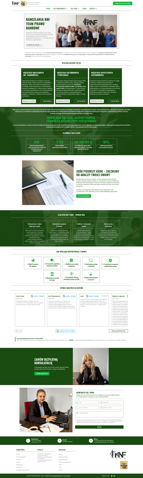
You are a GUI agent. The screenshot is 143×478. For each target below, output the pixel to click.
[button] (60, 8)
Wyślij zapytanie (42, 373)
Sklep (60, 454)
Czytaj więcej (47, 101)
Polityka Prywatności (65, 462)
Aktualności (19, 465)
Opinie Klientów (63, 459)
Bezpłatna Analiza (29, 101)
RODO (60, 465)
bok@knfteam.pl (67, 441)
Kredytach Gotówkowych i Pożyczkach (44, 457)
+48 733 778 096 (36, 440)
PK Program (66, 476)
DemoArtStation (57, 476)
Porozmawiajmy (83, 196)
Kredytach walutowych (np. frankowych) (44, 454)
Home (48, 8)
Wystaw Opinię (63, 457)
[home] (15, 3)
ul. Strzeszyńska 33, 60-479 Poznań (104, 442)
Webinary (19, 467)
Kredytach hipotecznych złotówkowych (44, 461)
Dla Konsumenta (21, 457)
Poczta (61, 470)
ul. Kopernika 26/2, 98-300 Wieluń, (104, 440)
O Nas (18, 462)
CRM (60, 467)
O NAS (84, 8)
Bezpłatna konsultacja (122, 3)
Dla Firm (18, 459)
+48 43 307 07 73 (36, 442)
